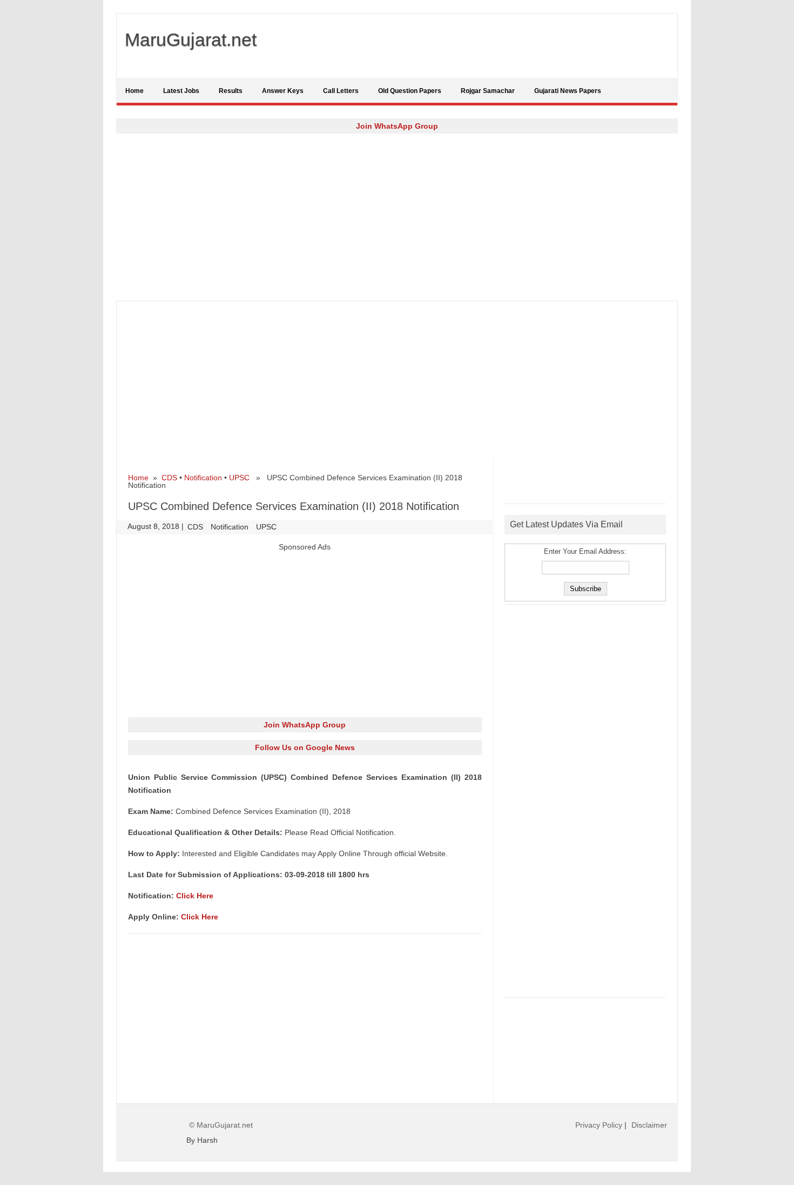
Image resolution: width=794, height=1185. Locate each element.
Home (134, 91)
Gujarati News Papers (567, 91)
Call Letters (341, 91)
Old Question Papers (409, 91)
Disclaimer (649, 1125)
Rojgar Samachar (488, 91)
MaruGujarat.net (191, 39)
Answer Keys (283, 91)
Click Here (194, 895)
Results (231, 91)
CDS (169, 477)
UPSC (239, 477)
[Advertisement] (397, 217)
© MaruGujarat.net (221, 1125)
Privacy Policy (598, 1125)
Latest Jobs (181, 91)
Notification (203, 477)
